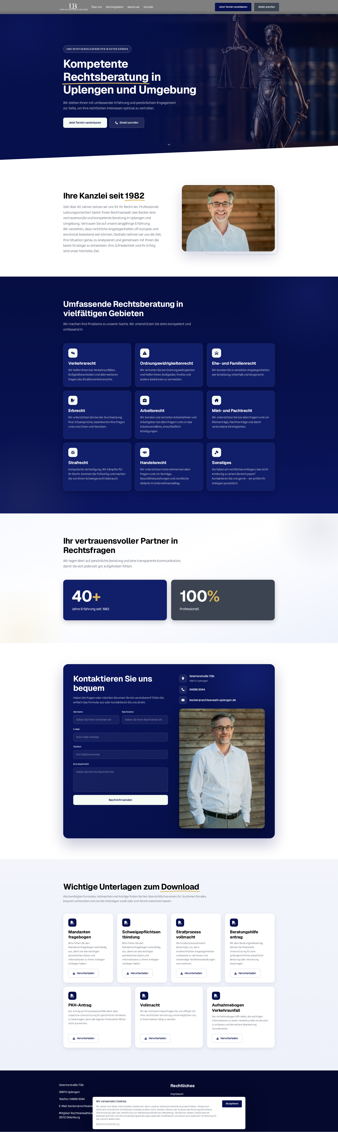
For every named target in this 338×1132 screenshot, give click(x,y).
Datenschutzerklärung (107, 1124)
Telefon (77, 746)
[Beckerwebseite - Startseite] (74, 7)
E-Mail (76, 729)
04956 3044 (197, 689)
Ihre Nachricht (81, 764)
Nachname (128, 712)
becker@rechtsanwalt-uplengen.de (212, 700)
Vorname (78, 712)
